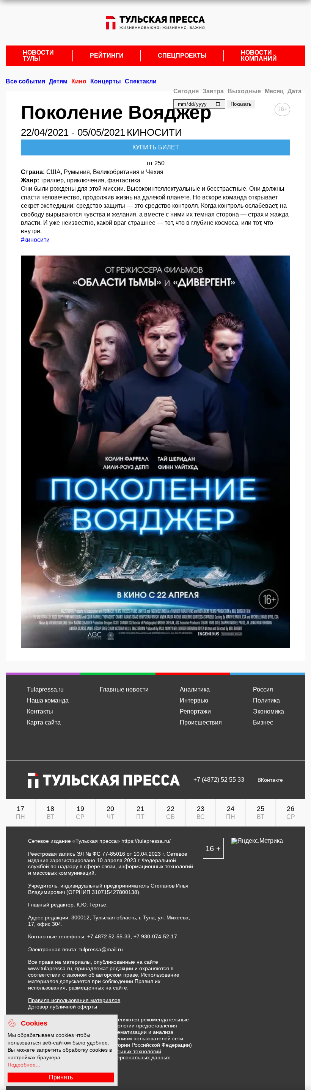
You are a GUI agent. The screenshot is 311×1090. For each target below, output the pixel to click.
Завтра (213, 91)
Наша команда (48, 700)
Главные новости (124, 689)
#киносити (35, 240)
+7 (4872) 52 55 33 (218, 780)
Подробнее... (24, 1065)
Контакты (40, 711)
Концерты (105, 81)
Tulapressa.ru (45, 689)
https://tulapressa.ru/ (146, 841)
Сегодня (186, 91)
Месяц (274, 91)
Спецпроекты (182, 56)
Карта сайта (44, 722)
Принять (61, 1077)
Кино (78, 81)
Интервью (194, 700)
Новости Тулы (38, 56)
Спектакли (141, 81)
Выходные (244, 91)
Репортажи (195, 711)
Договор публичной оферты (62, 1007)
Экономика (268, 711)
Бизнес (263, 722)
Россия (263, 689)
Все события (25, 81)
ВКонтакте (270, 780)
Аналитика (195, 689)
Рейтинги (107, 56)
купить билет (155, 147)
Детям (58, 81)
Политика (266, 700)
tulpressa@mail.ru (101, 949)
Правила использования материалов (74, 1000)
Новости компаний (259, 56)
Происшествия (201, 722)
